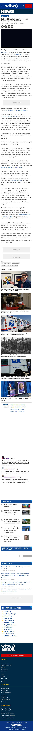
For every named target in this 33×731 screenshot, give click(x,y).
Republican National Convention (10, 265)
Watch (13, 722)
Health (2, 674)
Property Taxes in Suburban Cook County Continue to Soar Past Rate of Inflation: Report (12, 521)
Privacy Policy (11, 729)
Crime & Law (4, 670)
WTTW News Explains (11, 636)
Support (25, 722)
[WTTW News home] (7, 11)
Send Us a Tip (4, 697)
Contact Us (4, 695)
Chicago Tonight (9, 620)
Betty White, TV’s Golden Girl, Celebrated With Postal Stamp (16, 399)
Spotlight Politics (9, 631)
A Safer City (7, 612)
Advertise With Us (5, 699)
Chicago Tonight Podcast (7, 713)
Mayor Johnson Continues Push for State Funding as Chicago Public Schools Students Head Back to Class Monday (15, 575)
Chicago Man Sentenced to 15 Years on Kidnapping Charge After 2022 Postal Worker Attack (15, 333)
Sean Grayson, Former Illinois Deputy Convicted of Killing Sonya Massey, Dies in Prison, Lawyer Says (12, 538)
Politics (5, 16)
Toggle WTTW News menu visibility (31, 11)
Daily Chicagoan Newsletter (8, 715)
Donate (28, 6)
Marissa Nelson (5, 23)
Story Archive (4, 690)
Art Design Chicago (10, 614)
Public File (23, 729)
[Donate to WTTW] (16, 725)
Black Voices (8, 618)
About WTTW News (6, 693)
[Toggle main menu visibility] (2, 5)
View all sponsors (16, 103)
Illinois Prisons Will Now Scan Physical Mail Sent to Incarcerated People (15, 312)
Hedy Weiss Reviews (10, 625)
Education (3, 672)
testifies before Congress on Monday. (16, 110)
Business (3, 667)
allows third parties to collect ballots (11, 167)
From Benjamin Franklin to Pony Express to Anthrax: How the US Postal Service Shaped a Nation (15, 355)
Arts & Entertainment (6, 665)
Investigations (8, 627)
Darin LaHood (15, 263)
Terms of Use (17, 729)
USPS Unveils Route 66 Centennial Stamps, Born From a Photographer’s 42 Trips (15, 290)
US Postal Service (6, 263)
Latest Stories (4, 663)
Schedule (8, 722)
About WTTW (19, 722)
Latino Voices (8, 629)
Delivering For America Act (9, 116)
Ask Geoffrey (8, 616)
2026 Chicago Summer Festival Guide (10, 505)
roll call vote (18, 54)
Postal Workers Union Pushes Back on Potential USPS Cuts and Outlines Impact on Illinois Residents (15, 377)
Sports (2, 681)
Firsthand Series (9, 623)
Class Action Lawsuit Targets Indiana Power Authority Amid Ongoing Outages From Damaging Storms (12, 529)
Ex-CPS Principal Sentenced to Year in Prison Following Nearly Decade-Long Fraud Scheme (12, 513)
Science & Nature (5, 679)
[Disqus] (16, 435)
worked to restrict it (16, 180)
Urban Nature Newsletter (7, 718)
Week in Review (9, 634)
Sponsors (3, 702)
